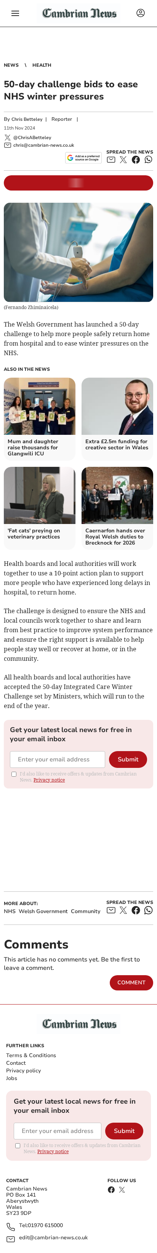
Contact (16, 1063)
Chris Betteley (26, 119)
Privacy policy (23, 1070)
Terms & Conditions (31, 1055)
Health (41, 65)
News (11, 65)
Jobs (11, 1078)
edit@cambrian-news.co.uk (53, 1238)
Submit (128, 759)
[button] (15, 13)
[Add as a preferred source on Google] (83, 157)
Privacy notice (49, 780)
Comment (131, 982)
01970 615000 (45, 1226)
